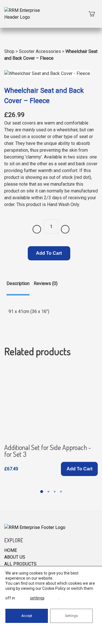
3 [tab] (55, 491)
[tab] (18, 287)
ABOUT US (14, 557)
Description (18, 283)
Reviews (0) (46, 283)
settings (37, 598)
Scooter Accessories (40, 51)
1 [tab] (41, 491)
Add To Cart (49, 253)
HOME (10, 550)
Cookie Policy (54, 588)
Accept (26, 616)
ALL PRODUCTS (20, 564)
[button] (79, 469)
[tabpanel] (51, 420)
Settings (71, 616)
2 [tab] (48, 491)
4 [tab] (61, 491)
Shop (9, 51)
